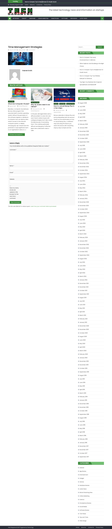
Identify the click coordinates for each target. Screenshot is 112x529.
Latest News (83, 18)
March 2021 (83, 315)
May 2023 (82, 227)
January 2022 (83, 280)
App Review (16, 18)
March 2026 (83, 121)
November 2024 (84, 167)
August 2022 (83, 258)
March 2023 (83, 234)
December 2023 (84, 202)
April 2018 (82, 432)
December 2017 (84, 446)
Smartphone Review (85, 503)
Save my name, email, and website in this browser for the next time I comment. (14, 193)
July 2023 (82, 220)
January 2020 (83, 358)
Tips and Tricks (35, 102)
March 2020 (83, 350)
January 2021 (83, 322)
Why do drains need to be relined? (40, 106)
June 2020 (83, 340)
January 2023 (83, 241)
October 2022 (84, 251)
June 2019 (82, 382)
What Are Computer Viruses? (18, 104)
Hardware (32, 18)
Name (12, 166)
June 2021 (82, 304)
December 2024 (84, 163)
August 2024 (83, 177)
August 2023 (83, 216)
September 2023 (84, 212)
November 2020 (84, 329)
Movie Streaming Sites (86, 492)
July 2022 (82, 262)
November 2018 (84, 407)
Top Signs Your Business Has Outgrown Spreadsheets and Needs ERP (91, 83)
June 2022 (83, 266)
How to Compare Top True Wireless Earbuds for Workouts (90, 77)
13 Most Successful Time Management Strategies (17, 134)
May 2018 (82, 428)
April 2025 (82, 152)
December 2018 (84, 404)
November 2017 (84, 450)
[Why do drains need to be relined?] (41, 94)
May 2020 (82, 343)
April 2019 (82, 389)
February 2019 (83, 396)
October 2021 (83, 290)
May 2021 (82, 308)
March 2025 (83, 156)
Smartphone (55, 18)
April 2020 (82, 347)
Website (12, 179)
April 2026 (82, 117)
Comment (13, 150)
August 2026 (83, 103)
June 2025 (83, 149)
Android (82, 468)
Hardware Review (84, 485)
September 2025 (84, 142)
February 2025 (84, 159)
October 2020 (84, 333)
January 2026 (83, 128)
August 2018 (83, 418)
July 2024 (82, 181)
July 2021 (82, 301)
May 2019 (82, 386)
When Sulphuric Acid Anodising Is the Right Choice (92, 65)
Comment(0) (31, 50)
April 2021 (82, 312)
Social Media (83, 506)
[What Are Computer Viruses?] (19, 94)
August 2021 (83, 297)
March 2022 (83, 276)
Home (26, 4)
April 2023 (82, 230)
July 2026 (82, 106)
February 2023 (84, 237)
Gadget (24, 18)
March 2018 (83, 435)
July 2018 (82, 421)
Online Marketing (43, 18)
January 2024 (83, 198)
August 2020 (83, 336)
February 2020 (84, 354)
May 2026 (82, 113)
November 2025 (84, 135)
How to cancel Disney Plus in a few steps (64, 107)
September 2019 (84, 372)
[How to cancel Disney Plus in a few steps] (64, 95)
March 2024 (83, 191)
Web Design (73, 18)
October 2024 (84, 170)
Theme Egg (30, 527)
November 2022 (84, 248)
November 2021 (84, 287)
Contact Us (39, 4)
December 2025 (84, 131)
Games (56, 103)
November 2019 (84, 365)
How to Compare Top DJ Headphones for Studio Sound (40, 1)
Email (12, 172)
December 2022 (84, 244)
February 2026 (84, 124)
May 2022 (82, 269)
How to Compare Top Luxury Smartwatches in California (88, 59)
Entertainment (84, 475)
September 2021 (84, 294)
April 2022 (82, 273)
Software (64, 18)
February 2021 (83, 319)
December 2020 (84, 326)
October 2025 (84, 138)
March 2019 (83, 393)
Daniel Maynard (23, 106)
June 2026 (83, 110)
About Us (32, 4)
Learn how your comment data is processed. (43, 206)
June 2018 (82, 425)
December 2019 (84, 361)
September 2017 (84, 457)
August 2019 (83, 375)
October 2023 (84, 209)
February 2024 (84, 195)
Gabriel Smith (21, 50)
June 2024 (83, 184)
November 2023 (84, 205)
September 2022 (84, 255)
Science (82, 499)
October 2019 (83, 368)
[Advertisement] (56, 32)
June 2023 (83, 223)
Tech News (11, 101)
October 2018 (83, 411)
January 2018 (83, 442)
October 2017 (83, 453)
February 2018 (83, 439)
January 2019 (83, 400)
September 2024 (84, 174)
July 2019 (82, 379)
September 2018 (84, 414)
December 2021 (84, 283)
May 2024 (82, 188)
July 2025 (82, 145)
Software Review (84, 510)
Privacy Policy (47, 4)
